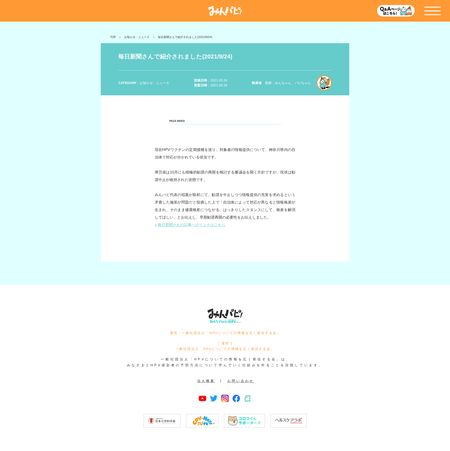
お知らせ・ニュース (137, 37)
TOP (113, 37)
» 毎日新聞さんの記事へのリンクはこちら (190, 225)
